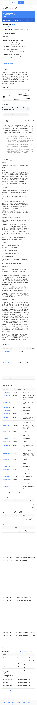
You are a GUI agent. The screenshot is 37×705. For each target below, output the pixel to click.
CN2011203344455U (8, 504)
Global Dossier (19, 66)
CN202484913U (6, 479)
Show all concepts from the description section (14, 690)
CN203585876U (6, 392)
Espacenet (12, 66)
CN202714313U (6, 431)
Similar (28, 20)
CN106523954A (7, 351)
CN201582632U (6, 441)
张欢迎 (13, 26)
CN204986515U (6, 422)
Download (24, 651)
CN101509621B (6, 410)
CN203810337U (6, 417)
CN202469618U (6, 476)
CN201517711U (6, 445)
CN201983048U (6, 473)
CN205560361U (6, 483)
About (3, 702)
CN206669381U (6, 435)
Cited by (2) (8, 62)
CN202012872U (6, 450)
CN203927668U (6, 407)
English (13, 24)
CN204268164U (6, 486)
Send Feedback (11, 702)
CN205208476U (6, 425)
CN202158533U (6, 453)
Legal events (15, 62)
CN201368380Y (6, 438)
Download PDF (9, 20)
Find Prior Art (19, 20)
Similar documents (23, 62)
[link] (5, 657)
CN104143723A (6, 402)
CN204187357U (6, 466)
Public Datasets (21, 702)
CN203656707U (6, 469)
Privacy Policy (5, 704)
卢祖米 (9, 26)
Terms (29, 702)
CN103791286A (6, 395)
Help (12, 704)
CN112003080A (7, 362)
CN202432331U (6, 413)
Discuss (26, 66)
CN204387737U (6, 459)
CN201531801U (6, 463)
